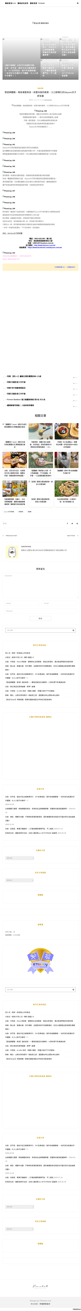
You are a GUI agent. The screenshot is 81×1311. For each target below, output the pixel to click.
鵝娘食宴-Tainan (37, 3)
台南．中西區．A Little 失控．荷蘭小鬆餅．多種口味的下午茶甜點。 (30, 691)
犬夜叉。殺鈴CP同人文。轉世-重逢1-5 (19, 657)
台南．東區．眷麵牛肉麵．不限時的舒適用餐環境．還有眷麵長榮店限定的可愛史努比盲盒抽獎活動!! (40, 818)
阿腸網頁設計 (45, 1304)
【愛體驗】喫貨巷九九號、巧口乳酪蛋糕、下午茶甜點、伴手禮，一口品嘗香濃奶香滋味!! (41, 473)
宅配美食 (21, 511)
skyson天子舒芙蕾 (9, 511)
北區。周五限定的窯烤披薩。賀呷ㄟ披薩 (20, 686)
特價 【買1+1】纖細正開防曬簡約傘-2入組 (24, 376)
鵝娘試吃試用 (23, 3)
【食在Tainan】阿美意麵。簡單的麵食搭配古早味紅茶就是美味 (28, 699)
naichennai (48, 100)
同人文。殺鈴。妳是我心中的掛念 (17, 653)
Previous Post (11, 535)
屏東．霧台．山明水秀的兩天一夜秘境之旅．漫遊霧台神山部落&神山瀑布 (32, 695)
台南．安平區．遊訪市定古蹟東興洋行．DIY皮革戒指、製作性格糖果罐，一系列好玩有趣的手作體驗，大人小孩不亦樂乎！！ (40, 676)
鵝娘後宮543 (10, 3)
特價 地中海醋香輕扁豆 (16, 388)
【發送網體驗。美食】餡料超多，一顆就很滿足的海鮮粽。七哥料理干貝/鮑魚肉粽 (35, 682)
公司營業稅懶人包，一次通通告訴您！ (65, 267)
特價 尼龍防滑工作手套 (16, 382)
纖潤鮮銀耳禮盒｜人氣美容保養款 (20, 405)
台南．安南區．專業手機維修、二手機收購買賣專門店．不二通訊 (29, 829)
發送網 (29, 511)
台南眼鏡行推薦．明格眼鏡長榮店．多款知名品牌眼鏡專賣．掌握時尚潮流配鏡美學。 (36, 809)
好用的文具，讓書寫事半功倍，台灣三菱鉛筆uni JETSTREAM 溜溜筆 (31, 833)
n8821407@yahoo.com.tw (43, 243)
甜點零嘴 (40, 88)
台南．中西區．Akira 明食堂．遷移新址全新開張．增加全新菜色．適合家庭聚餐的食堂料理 (39, 662)
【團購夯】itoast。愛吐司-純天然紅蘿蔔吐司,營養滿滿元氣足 (14, 444)
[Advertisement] (40, 299)
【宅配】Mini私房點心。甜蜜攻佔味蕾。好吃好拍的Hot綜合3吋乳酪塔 (67, 444)
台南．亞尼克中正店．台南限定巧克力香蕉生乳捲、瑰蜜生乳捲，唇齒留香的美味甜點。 (14, 473)
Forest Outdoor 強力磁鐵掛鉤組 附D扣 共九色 (26, 399)
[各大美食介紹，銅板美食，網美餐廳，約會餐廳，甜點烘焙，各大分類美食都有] (67, 488)
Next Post (71, 535)
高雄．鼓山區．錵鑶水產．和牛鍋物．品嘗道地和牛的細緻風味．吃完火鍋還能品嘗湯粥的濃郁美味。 (40, 668)
